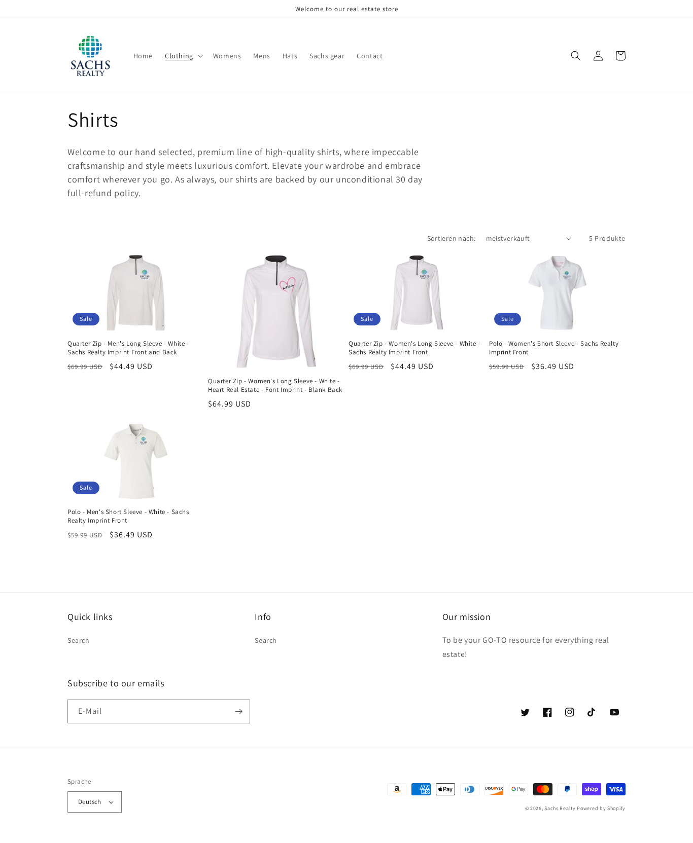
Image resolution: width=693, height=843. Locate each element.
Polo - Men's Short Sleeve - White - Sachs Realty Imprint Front (128, 516)
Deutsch (89, 801)
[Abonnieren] (238, 711)
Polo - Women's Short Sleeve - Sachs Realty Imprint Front (553, 348)
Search (78, 640)
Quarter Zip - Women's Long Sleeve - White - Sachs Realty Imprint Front (414, 348)
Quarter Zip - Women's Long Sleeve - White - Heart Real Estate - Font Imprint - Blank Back (275, 385)
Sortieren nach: (451, 238)
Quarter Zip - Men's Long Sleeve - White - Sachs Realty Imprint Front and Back (128, 348)
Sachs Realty (559, 808)
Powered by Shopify (601, 808)
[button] (183, 55)
